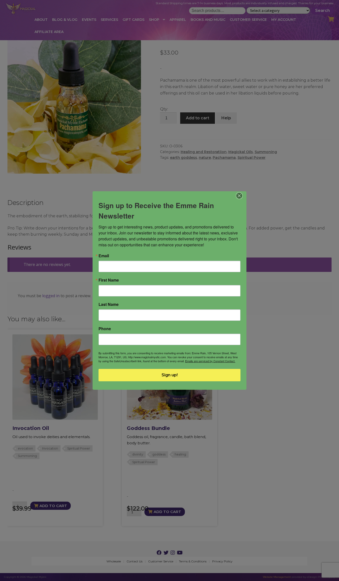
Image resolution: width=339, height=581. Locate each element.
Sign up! (170, 375)
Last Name (109, 304)
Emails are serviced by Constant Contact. (210, 361)
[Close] (239, 196)
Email (104, 256)
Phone (105, 329)
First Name (109, 280)
